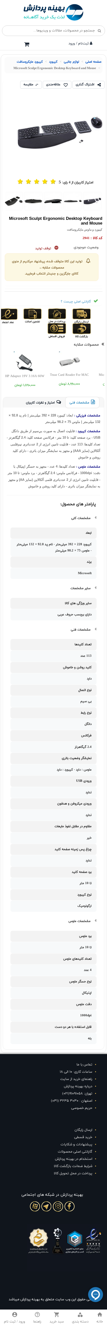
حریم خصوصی (81, 1108)
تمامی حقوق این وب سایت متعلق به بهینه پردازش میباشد (52, 1299)
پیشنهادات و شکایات (76, 1144)
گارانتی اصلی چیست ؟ (76, 301)
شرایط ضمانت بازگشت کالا (73, 1166)
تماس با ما (84, 1064)
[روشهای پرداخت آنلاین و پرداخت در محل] (65, 315)
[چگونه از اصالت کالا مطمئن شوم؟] (40, 315)
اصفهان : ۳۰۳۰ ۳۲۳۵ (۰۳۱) (71, 1100)
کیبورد (53, 62)
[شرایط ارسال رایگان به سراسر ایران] (90, 315)
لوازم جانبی (71, 62)
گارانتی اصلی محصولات (75, 1151)
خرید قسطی (83, 1137)
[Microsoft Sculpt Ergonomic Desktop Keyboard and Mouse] (92, 201)
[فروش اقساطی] (66, 330)
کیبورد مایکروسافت (30, 62)
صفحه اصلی (93, 62)
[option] (92, 201)
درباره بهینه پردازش (78, 1086)
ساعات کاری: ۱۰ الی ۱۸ (76, 1071)
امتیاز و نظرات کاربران (40, 402)
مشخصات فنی (79, 402)
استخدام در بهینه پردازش (73, 1159)
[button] (80, 1318)
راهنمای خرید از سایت (76, 1079)
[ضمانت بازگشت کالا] (90, 330)
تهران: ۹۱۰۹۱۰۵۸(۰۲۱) (77, 1093)
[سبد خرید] (26, 44)
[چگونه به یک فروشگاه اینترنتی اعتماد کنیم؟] (16, 315)
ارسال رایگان (83, 1130)
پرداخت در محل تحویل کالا (73, 1173)
